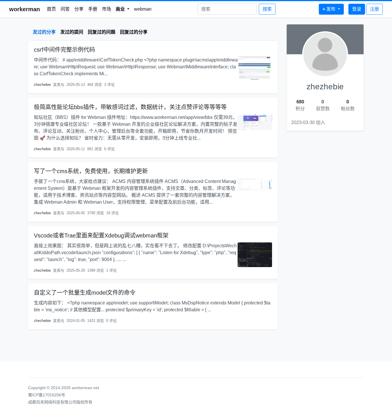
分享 (79, 9)
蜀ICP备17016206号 (46, 395)
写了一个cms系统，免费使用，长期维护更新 (91, 171)
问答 (65, 9)
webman (143, 9)
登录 (356, 9)
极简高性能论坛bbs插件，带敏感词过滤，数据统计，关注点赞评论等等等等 (130, 107)
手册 (92, 9)
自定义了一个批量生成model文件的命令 (84, 292)
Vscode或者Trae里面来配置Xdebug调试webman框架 (101, 235)
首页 (51, 9)
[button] (122, 9)
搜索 (267, 9)
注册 (374, 9)
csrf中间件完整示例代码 (64, 50)
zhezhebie (42, 84)
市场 (106, 9)
